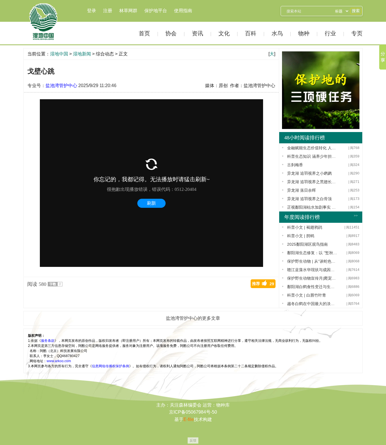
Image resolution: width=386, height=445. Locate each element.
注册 (107, 10)
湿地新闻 (82, 53)
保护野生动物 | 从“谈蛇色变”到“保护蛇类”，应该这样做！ (312, 261)
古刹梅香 (295, 165)
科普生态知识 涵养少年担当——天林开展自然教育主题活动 (312, 156)
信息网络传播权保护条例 (110, 366)
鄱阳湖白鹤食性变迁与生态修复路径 (312, 286)
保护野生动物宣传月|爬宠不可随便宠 (312, 278)
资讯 (197, 33)
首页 (144, 33)
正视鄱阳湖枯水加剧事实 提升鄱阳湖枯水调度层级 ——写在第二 (312, 207)
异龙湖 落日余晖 (301, 190)
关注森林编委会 (185, 405)
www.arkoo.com (59, 361)
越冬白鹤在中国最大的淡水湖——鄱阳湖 (312, 303)
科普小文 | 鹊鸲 (300, 236)
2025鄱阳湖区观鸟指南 (307, 244)
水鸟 (277, 33)
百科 (250, 33)
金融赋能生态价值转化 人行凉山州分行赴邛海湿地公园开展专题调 (312, 148)
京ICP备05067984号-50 (193, 412)
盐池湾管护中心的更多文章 (193, 318)
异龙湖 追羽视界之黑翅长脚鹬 (312, 182)
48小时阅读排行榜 (304, 138)
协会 (171, 33)
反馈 (193, 440)
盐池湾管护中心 (61, 85)
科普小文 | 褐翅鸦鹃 (304, 227)
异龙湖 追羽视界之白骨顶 (309, 198)
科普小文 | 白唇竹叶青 (306, 295)
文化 (224, 33)
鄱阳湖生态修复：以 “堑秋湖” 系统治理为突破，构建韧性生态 (312, 252)
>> (356, 216)
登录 (91, 10)
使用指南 (183, 10)
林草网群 (128, 10)
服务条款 (48, 341)
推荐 (263, 283)
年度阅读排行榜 (302, 217)
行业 (330, 33)
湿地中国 (43, 22)
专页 (357, 33)
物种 (303, 33)
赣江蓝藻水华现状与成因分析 (312, 269)
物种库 (223, 405)
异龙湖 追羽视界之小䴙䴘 (309, 173)
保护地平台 (155, 10)
